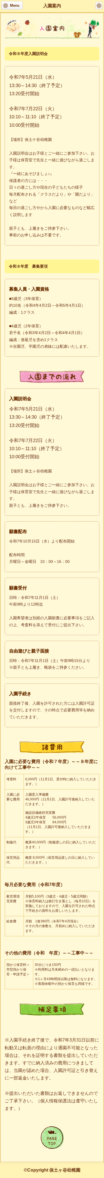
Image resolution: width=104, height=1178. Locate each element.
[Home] (99, 5)
